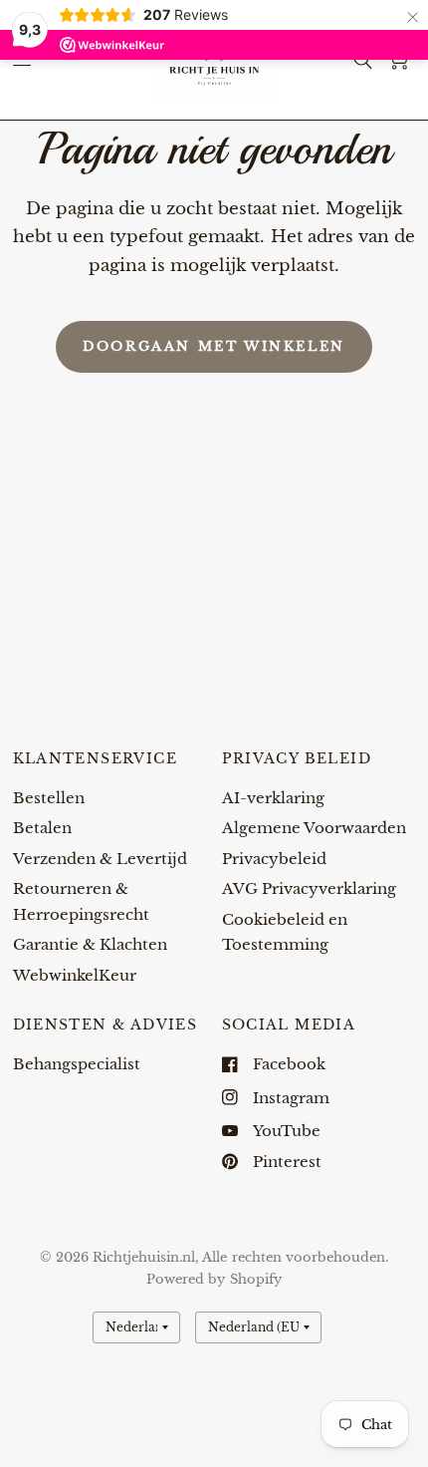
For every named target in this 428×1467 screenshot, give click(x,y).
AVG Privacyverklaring (309, 888)
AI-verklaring (273, 797)
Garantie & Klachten (90, 944)
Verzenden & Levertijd (100, 858)
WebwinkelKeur (74, 975)
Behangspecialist (76, 1063)
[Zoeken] (362, 60)
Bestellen (49, 797)
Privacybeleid (274, 858)
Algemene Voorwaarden (314, 827)
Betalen (42, 827)
